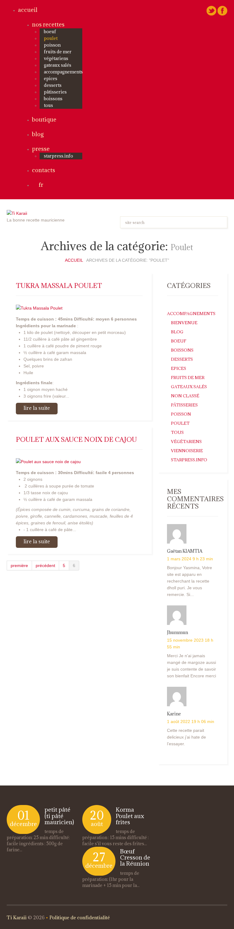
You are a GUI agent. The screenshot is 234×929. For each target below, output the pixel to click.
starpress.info (58, 156)
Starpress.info (189, 460)
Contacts (43, 170)
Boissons (53, 98)
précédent (45, 565)
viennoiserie (187, 450)
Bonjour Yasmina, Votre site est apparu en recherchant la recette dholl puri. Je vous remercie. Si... (189, 581)
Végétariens (56, 58)
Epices (50, 78)
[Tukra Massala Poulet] (39, 307)
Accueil (27, 9)
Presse (41, 148)
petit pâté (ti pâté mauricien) (59, 815)
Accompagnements (63, 72)
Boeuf (50, 31)
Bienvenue (184, 322)
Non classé (185, 396)
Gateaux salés (57, 65)
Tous (48, 105)
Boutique (44, 119)
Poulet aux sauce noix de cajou (76, 439)
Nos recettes (48, 24)
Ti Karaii (17, 917)
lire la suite (36, 408)
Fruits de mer (58, 52)
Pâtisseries (55, 92)
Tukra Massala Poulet (59, 286)
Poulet (51, 38)
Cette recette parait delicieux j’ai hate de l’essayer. (186, 737)
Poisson (52, 45)
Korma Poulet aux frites (130, 815)
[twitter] (211, 10)
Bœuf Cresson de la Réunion (135, 857)
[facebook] (222, 10)
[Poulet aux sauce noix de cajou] (48, 461)
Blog (38, 134)
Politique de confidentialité (79, 917)
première (19, 565)
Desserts (53, 85)
